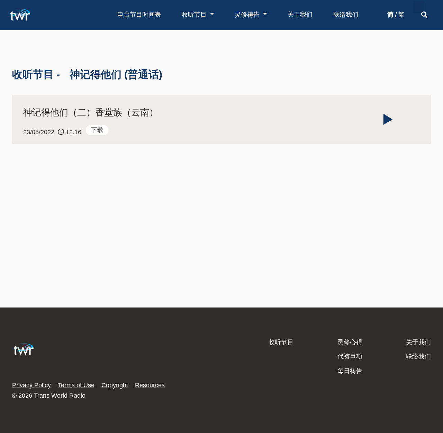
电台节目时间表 (139, 14)
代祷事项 (349, 356)
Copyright (114, 385)
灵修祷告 (247, 14)
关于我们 (300, 14)
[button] (418, 7)
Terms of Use (76, 385)
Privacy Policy (31, 385)
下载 (97, 130)
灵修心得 (349, 342)
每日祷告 (349, 370)
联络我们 (345, 14)
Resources (150, 385)
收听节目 (194, 14)
